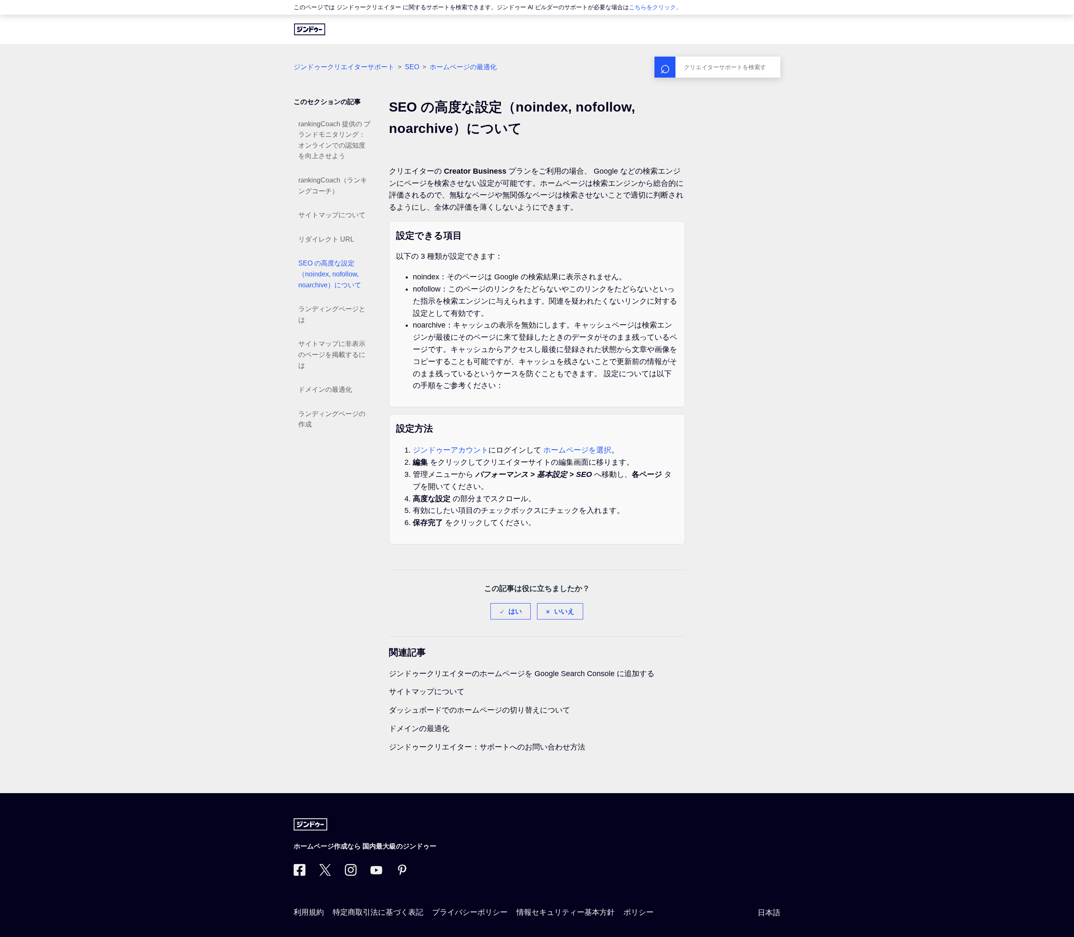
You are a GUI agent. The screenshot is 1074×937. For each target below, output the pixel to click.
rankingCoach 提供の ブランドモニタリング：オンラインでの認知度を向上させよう (334, 140)
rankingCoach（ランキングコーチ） (332, 186)
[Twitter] (325, 873)
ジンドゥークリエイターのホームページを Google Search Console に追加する (521, 673)
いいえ (564, 611)
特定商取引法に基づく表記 (378, 912)
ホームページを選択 (577, 450)
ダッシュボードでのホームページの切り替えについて (479, 710)
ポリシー (638, 912)
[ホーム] (310, 29)
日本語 (769, 912)
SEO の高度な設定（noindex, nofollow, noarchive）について (329, 274)
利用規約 (309, 912)
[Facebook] (299, 873)
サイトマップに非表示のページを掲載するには (331, 354)
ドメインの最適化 (325, 389)
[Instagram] (351, 873)
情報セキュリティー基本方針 (565, 912)
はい (515, 611)
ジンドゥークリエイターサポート (344, 66)
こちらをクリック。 (655, 7)
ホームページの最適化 (463, 66)
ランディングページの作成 (331, 419)
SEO (412, 66)
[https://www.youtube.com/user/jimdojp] (376, 873)
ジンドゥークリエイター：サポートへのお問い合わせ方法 (487, 747)
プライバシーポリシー (470, 912)
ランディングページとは (331, 314)
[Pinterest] (402, 873)
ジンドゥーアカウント (450, 450)
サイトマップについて (331, 215)
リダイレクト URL (326, 239)
